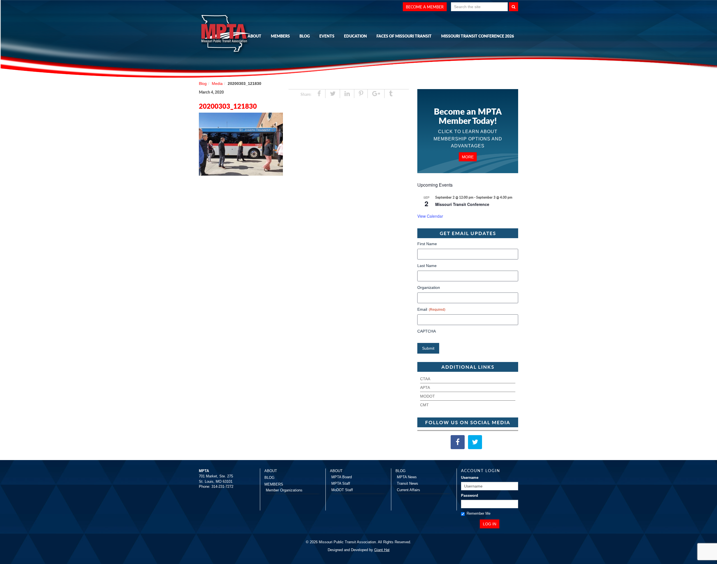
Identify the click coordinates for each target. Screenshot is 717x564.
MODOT (427, 396)
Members (280, 36)
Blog (304, 36)
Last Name (427, 265)
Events (326, 36)
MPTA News (407, 477)
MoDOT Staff (342, 490)
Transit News (407, 483)
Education (355, 36)
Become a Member (425, 7)
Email (431, 309)
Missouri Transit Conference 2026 (477, 36)
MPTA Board (341, 477)
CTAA (425, 379)
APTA (425, 387)
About (254, 36)
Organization (428, 287)
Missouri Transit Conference (462, 204)
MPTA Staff (340, 483)
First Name (427, 244)
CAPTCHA (426, 331)
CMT (424, 405)
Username (469, 477)
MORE (468, 156)
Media (217, 83)
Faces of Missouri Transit (404, 36)
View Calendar (430, 216)
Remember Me (478, 513)
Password (469, 495)
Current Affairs (408, 490)
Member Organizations (284, 490)
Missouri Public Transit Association (227, 34)
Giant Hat (382, 550)
